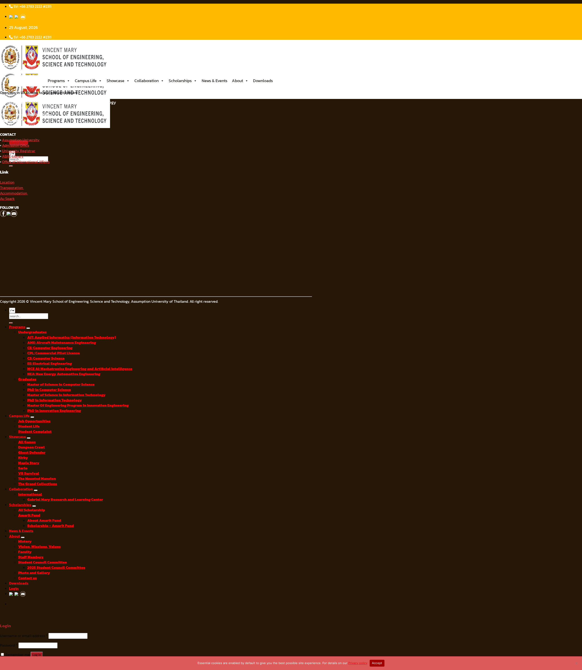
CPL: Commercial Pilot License (53, 353)
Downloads (263, 81)
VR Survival (28, 473)
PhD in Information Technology (54, 400)
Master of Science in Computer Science (61, 384)
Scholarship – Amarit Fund (50, 525)
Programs (56, 81)
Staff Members (30, 557)
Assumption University (21, 140)
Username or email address (24, 635)
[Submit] (11, 166)
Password (9, 645)
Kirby (23, 457)
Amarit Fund (29, 515)
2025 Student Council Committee (56, 567)
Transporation (12, 187)
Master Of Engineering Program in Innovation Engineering (78, 405)
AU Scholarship (31, 510)
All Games (27, 442)
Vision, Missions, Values (39, 546)
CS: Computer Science (46, 358)
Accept (377, 663)
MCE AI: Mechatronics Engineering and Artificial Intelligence (79, 368)
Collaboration (146, 81)
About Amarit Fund (44, 520)
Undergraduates (32, 332)
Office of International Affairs (26, 161)
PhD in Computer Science (49, 389)
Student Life (29, 426)
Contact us (27, 578)
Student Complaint (35, 431)
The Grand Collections (37, 483)
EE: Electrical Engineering (49, 363)
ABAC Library (13, 156)
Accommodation (14, 193)
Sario (23, 468)
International (30, 494)
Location (7, 182)
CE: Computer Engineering (50, 347)
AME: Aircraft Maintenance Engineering (61, 342)
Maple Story (28, 463)
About (237, 81)
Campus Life (86, 81)
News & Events (214, 81)
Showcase (115, 81)
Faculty (25, 551)
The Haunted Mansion (37, 478)
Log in (37, 654)
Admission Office (15, 145)
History (25, 541)
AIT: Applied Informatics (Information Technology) (71, 337)
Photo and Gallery (34, 572)
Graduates (27, 379)
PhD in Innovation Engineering (54, 410)
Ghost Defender (31, 452)
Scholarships (180, 81)
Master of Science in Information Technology (66, 395)
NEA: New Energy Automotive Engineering (63, 374)
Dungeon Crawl (31, 447)
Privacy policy (357, 663)
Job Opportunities (34, 421)
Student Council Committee (42, 562)
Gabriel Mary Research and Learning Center (65, 499)
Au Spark (7, 198)
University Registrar (18, 151)
